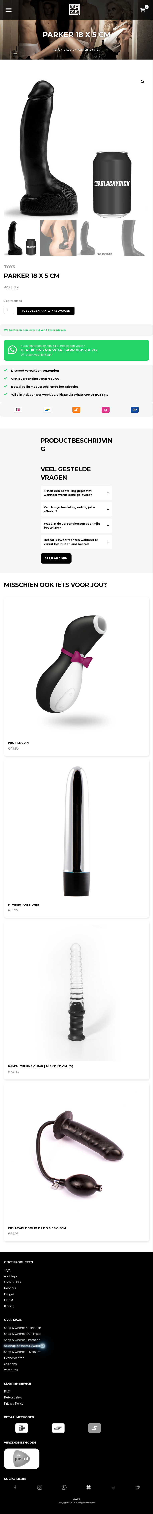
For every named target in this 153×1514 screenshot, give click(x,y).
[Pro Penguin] (76, 669)
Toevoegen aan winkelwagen (45, 310)
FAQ (7, 1391)
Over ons (10, 1364)
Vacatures (11, 1370)
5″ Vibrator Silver (23, 904)
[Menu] (8, 10)
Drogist (9, 1294)
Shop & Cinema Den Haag (22, 1334)
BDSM (8, 1300)
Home (56, 50)
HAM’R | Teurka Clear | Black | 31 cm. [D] (40, 1066)
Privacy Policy (13, 1403)
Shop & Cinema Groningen (22, 1328)
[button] (142, 81)
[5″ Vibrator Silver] (76, 831)
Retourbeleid (13, 1397)
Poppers (10, 1288)
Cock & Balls (12, 1282)
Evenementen (14, 1358)
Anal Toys (10, 1276)
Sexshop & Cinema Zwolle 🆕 (24, 1346)
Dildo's (69, 50)
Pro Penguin (18, 743)
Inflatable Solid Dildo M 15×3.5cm (37, 1228)
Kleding (9, 1306)
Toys (9, 266)
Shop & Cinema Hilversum (22, 1352)
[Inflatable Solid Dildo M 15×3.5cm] (76, 1154)
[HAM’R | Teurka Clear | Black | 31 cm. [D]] (76, 993)
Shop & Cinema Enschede (22, 1340)
